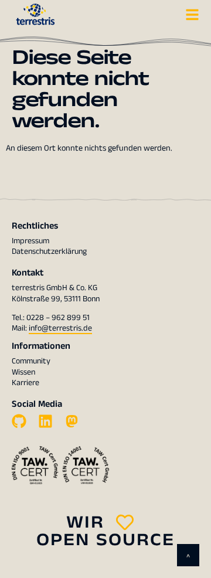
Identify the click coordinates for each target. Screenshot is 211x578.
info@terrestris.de (60, 328)
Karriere (25, 383)
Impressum (30, 241)
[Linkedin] (45, 421)
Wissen (23, 372)
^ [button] (188, 557)
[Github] (19, 421)
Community (31, 361)
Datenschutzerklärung (49, 251)
